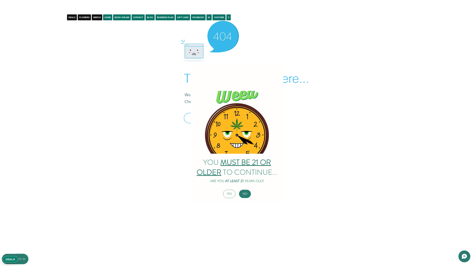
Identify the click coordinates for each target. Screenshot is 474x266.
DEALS (10, 259)
